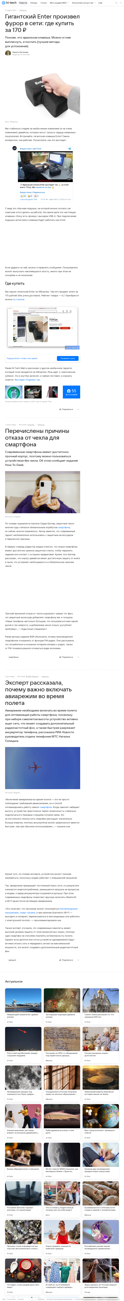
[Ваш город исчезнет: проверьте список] (101, 1122)
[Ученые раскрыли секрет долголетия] (101, 1045)
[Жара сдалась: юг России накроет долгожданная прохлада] (101, 1277)
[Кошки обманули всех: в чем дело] (23, 1161)
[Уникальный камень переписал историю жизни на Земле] (101, 1084)
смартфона (64, 527)
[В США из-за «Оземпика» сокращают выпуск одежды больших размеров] (62, 1277)
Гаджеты (23, 10)
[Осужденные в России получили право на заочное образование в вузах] (62, 1084)
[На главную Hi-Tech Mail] (10, 3)
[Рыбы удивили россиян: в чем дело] (62, 1122)
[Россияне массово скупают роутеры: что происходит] (23, 1199)
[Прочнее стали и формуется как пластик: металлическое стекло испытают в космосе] (23, 1238)
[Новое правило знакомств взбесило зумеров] (62, 1238)
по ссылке (18, 299)
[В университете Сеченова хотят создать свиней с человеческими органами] (101, 1199)
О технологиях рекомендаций (84, 1299)
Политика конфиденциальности (108, 1299)
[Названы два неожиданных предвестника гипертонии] (101, 1161)
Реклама (21, 1299)
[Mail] (3, 3)
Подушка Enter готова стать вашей (22, 358)
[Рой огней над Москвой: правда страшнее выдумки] (23, 1045)
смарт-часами (27, 912)
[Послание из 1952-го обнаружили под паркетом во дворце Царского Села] (62, 1045)
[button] (13, 392)
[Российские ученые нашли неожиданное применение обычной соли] (101, 1238)
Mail (3, 1299)
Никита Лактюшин (20, 52)
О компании (11, 1299)
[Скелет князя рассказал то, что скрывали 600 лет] (101, 1006)
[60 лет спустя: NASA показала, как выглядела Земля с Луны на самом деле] (62, 1161)
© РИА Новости (32, 676)
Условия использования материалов (59, 1299)
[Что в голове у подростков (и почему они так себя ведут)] (62, 1199)
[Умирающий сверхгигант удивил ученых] (23, 1006)
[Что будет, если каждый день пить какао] (23, 1277)
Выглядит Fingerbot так (27, 379)
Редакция (41, 1299)
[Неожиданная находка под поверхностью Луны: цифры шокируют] (23, 1084)
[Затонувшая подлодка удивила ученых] (62, 1006)
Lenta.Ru (30, 425)
